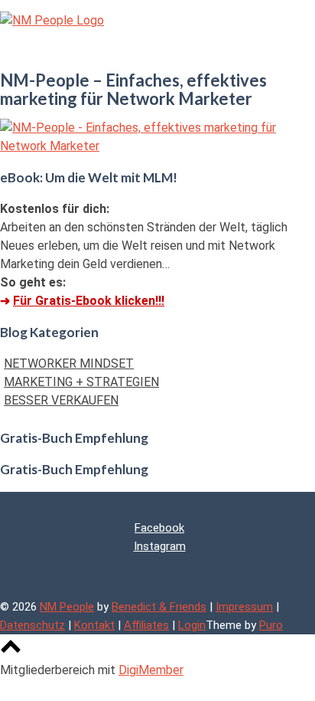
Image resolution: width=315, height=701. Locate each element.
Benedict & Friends (159, 607)
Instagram (160, 546)
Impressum (244, 607)
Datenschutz (32, 625)
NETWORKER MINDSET (69, 363)
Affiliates (146, 625)
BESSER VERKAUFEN (61, 400)
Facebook (159, 528)
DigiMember (151, 670)
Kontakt (94, 625)
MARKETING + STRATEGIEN (81, 382)
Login (192, 625)
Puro (271, 625)
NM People (67, 607)
